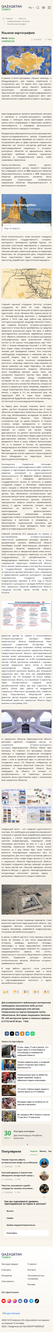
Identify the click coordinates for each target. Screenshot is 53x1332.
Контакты (32, 1270)
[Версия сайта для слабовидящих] (43, 7)
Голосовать (11, 1233)
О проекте (32, 1264)
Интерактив (7, 1275)
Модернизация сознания (18, 21)
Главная (9, 18)
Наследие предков (10, 1264)
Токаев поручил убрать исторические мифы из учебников (19, 1161)
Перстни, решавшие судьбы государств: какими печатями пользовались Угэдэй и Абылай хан (20, 1187)
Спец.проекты (8, 1281)
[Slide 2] (27, 1144)
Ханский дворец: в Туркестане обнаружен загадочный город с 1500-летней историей (18, 1174)
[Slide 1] (25, 1144)
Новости (22, 18)
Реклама (31, 1284)
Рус (31, 7)
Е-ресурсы (6, 1270)
